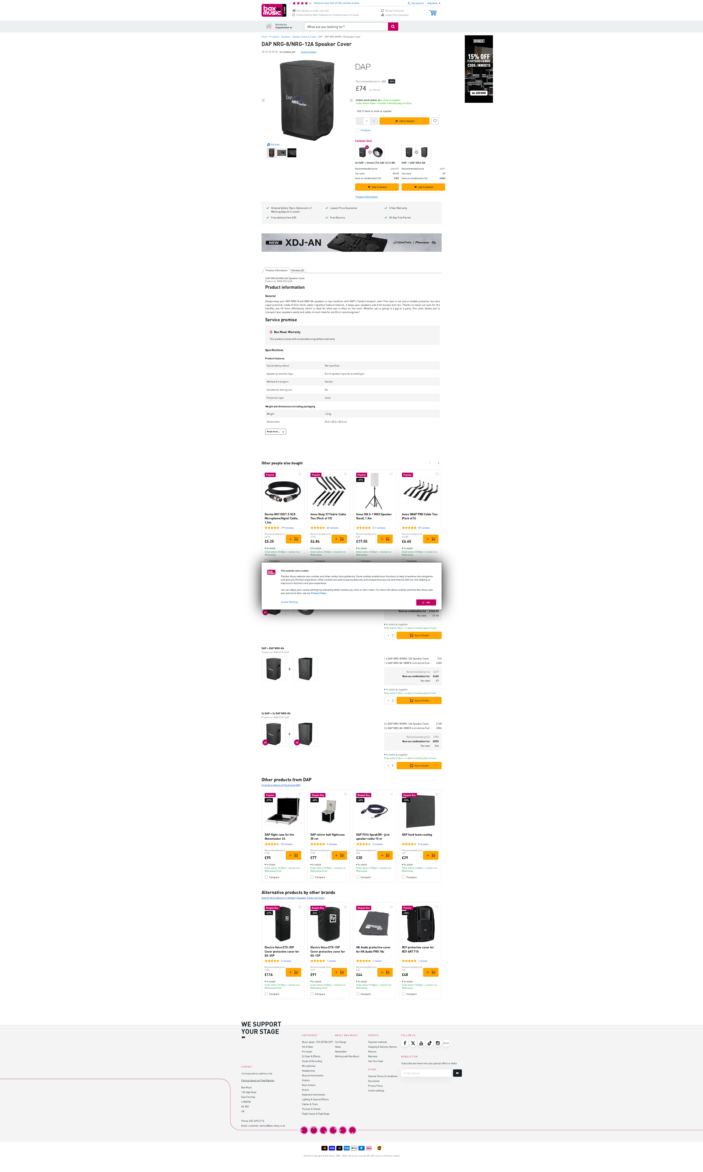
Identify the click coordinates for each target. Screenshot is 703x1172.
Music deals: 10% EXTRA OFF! (317, 1041)
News (338, 1046)
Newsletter (341, 1051)
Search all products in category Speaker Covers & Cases (293, 897)
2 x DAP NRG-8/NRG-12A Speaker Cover (406, 723)
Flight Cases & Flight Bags (316, 1113)
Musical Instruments (312, 1075)
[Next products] (439, 463)
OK (428, 602)
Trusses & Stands (311, 1108)
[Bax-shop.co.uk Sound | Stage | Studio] (274, 10)
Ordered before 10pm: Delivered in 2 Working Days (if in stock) (291, 209)
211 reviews (378, 527)
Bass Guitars (309, 1084)
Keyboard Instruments (313, 1094)
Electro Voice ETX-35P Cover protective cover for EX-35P (282, 951)
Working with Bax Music (347, 1056)
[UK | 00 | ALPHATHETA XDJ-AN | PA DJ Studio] (352, 242)
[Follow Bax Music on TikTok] (429, 1043)
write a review (308, 51)
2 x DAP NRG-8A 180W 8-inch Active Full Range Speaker (408, 728)
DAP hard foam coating (417, 834)
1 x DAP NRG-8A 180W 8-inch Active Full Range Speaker (408, 662)
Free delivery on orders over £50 (312, 10)
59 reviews (424, 527)
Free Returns (337, 217)
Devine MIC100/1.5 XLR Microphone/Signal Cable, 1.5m (281, 518)
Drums (305, 1089)
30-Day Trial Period (394, 10)
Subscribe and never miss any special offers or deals (429, 1063)
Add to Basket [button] (406, 121)
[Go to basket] (433, 11)
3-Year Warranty (398, 207)
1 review (331, 960)
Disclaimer (374, 1080)
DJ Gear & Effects (311, 1056)
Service (373, 1035)
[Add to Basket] (293, 539)
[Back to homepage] (269, 26)
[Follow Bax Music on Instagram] (438, 1043)
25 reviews (287, 844)
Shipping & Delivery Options (382, 1046)
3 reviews (377, 844)
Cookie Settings (289, 601)
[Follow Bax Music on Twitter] (413, 1043)
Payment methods (377, 1041)
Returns (372, 1051)
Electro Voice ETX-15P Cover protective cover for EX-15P (327, 951)
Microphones (309, 1065)
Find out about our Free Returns (257, 1080)
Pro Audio (307, 1051)
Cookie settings (376, 1090)
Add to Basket (422, 635)
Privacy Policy (318, 593)
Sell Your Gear (375, 1061)
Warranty (373, 1056)
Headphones (308, 1070)
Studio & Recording (312, 1061)
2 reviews (332, 844)
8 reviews (423, 844)
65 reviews (332, 527)
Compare (274, 560)
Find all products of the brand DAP (281, 785)
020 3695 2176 (256, 1120)
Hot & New (307, 1046)
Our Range (340, 1041)
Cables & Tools (310, 1104)
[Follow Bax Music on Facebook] (405, 1043)
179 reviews (287, 527)
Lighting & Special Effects (315, 1099)
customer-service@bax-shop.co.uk (266, 1125)
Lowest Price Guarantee (397, 15)
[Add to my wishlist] (435, 120)
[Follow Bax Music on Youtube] (421, 1043)
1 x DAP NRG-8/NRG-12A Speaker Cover (406, 658)
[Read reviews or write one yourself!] (270, 52)
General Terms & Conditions (383, 1076)
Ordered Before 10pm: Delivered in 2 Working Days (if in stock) (327, 15)
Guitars (306, 1080)
